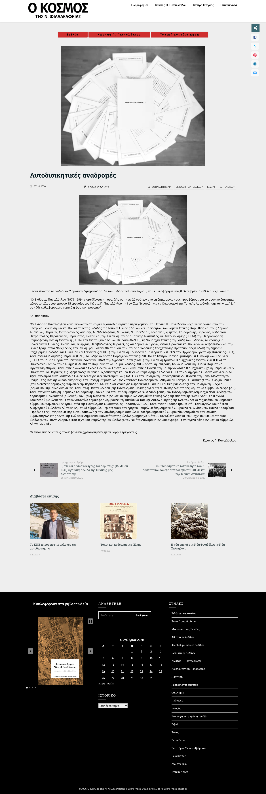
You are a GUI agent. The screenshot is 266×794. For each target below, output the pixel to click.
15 (131, 664)
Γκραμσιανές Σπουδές (185, 684)
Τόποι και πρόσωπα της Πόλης (120, 544)
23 (141, 671)
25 (160, 671)
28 (122, 678)
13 (112, 664)
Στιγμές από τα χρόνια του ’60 (189, 716)
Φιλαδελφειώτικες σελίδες (188, 645)
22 (131, 671)
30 (141, 678)
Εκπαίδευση (179, 740)
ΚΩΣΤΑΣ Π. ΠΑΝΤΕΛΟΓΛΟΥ (221, 187)
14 (122, 664)
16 (141, 664)
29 (131, 678)
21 (122, 671)
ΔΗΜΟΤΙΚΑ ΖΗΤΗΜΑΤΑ (159, 187)
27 (112, 678)
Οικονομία (178, 692)
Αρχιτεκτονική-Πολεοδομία (188, 668)
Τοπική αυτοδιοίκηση (179, 34)
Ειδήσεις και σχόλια (184, 613)
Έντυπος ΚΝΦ (180, 772)
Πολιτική (177, 676)
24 (151, 671)
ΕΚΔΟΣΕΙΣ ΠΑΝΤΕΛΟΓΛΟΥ (189, 187)
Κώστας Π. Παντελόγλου (170, 5)
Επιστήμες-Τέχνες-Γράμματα (189, 748)
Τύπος (175, 732)
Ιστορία (176, 708)
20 (112, 671)
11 (160, 658)
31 (151, 678)
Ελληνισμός (179, 756)
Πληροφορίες (139, 5)
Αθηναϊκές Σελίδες (183, 637)
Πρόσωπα (177, 700)
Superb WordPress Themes (170, 788)
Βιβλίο (73, 34)
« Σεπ (101, 683)
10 (151, 658)
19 (103, 671)
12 (103, 664)
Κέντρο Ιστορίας (203, 5)
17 (151, 664)
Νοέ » (110, 683)
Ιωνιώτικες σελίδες (183, 653)
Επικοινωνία (228, 5)
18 (160, 664)
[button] (30, 651)
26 (103, 678)
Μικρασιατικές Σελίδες (186, 629)
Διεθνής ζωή (179, 764)
